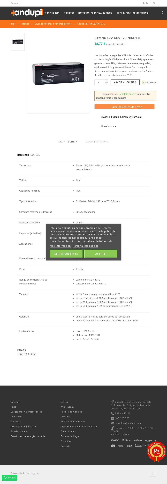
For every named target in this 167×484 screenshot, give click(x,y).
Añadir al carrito (125, 82)
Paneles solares (20, 431)
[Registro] (147, 3)
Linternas (16, 421)
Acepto (100, 254)
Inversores (17, 416)
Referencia (23, 154)
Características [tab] (97, 141)
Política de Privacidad (73, 421)
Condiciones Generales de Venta (79, 426)
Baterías (15, 401)
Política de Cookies (71, 411)
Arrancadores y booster (24, 426)
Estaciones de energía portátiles (29, 436)
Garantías (66, 441)
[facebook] (153, 473)
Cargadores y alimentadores (26, 411)
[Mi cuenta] (144, 3)
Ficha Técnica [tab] (67, 141)
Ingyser (35, 473)
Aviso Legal (67, 406)
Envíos (64, 401)
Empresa (65, 416)
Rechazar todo (66, 254)
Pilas (13, 406)
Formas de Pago (70, 436)
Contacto (65, 446)
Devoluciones (68, 431)
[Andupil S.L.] (27, 13)
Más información (60, 245)
